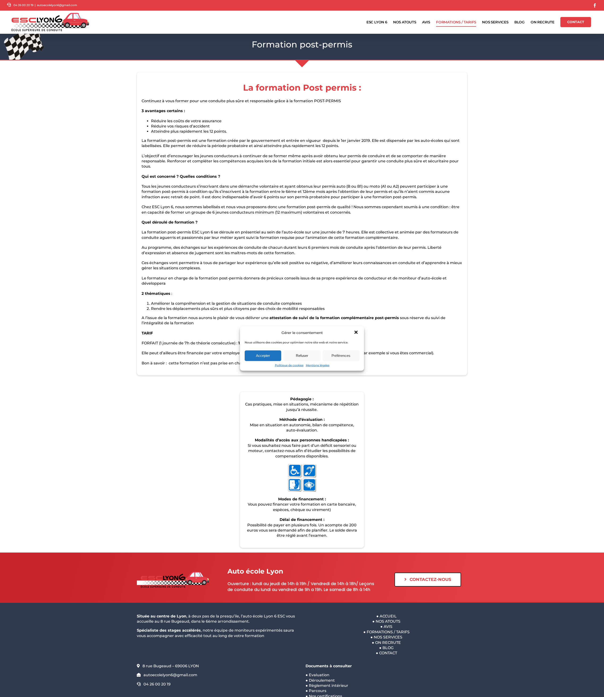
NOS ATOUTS (388, 621)
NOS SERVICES (388, 637)
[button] (356, 332)
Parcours (317, 691)
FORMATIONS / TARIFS (388, 632)
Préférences (340, 356)
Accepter (263, 356)
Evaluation (319, 675)
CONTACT (388, 653)
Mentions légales (317, 365)
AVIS (388, 626)
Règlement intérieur (328, 685)
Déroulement (322, 680)
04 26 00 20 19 (23, 5)
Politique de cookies (289, 365)
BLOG (388, 648)
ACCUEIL (388, 616)
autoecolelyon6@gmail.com (57, 5)
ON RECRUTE (388, 642)
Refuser (302, 356)
